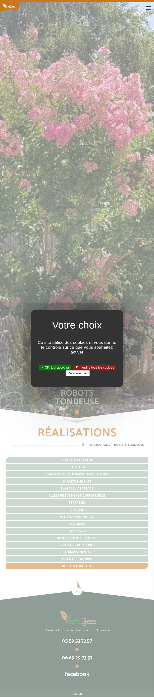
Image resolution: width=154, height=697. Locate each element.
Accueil (26, 6)
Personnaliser (78, 373)
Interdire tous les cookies (96, 367)
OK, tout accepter (56, 367)
